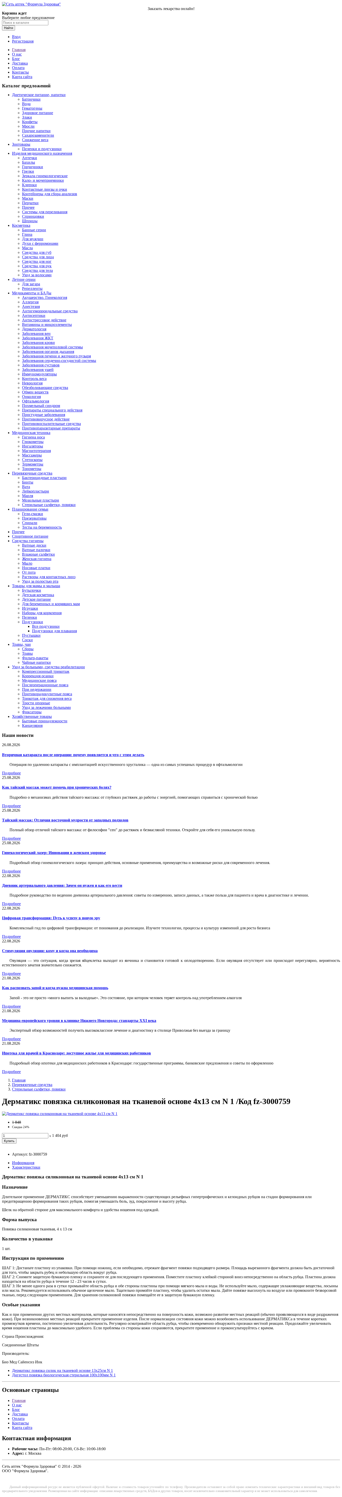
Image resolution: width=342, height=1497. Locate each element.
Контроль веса (34, 378)
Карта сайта (22, 77)
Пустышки (31, 635)
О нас (17, 54)
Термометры (32, 464)
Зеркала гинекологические (45, 176)
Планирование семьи (30, 509)
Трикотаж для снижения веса (47, 698)
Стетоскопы (32, 460)
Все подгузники (46, 626)
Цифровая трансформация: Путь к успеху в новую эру (51, 918)
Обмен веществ (35, 392)
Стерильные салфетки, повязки (49, 505)
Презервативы (34, 518)
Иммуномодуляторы (39, 374)
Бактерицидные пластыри (44, 478)
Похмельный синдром (41, 405)
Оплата (18, 68)
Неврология (32, 383)
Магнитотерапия (36, 451)
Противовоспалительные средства (51, 423)
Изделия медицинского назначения (42, 153)
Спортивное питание (30, 536)
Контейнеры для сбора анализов (49, 194)
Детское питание (36, 599)
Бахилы (28, 162)
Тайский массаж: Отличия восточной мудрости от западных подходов (65, 820)
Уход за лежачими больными (46, 707)
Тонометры (31, 469)
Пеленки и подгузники (42, 149)
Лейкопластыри (35, 491)
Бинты (27, 482)
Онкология (31, 396)
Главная (19, 50)
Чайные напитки (36, 662)
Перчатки (30, 203)
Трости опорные (36, 703)
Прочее (28, 207)
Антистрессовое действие (44, 320)
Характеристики (26, 1167)
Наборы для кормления (42, 613)
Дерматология (34, 329)
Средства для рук (37, 266)
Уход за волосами (37, 275)
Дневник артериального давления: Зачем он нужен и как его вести (62, 885)
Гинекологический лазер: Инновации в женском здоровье (54, 852)
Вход (16, 37)
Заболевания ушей (38, 369)
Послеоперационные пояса (45, 685)
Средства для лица (38, 257)
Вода (26, 104)
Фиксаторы (32, 712)
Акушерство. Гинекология (44, 297)
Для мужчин (32, 239)
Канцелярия (32, 725)
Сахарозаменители (38, 135)
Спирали (29, 523)
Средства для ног (37, 261)
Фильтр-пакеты (35, 658)
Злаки (27, 117)
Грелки (28, 171)
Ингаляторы (32, 446)
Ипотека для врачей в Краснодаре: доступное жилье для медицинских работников (76, 1053)
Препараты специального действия (52, 410)
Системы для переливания (44, 212)
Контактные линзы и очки (44, 189)
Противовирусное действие (46, 419)
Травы (27, 653)
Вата (26, 487)
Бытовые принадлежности (44, 721)
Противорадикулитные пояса (47, 694)
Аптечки (29, 158)
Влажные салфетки (38, 554)
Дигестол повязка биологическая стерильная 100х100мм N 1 (64, 1375)
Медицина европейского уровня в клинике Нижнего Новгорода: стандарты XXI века (79, 1020)
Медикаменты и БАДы (31, 293)
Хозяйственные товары (32, 716)
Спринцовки (33, 216)
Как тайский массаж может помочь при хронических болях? (56, 787)
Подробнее (11, 773)
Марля (27, 496)
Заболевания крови (38, 342)
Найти (8, 28)
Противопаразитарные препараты (51, 428)
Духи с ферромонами (40, 243)
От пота (29, 572)
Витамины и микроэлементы (47, 324)
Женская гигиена (36, 559)
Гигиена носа (33, 437)
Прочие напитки (36, 131)
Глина (27, 234)
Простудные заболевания (43, 414)
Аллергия (30, 302)
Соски (27, 640)
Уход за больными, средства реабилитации (48, 667)
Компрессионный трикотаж (45, 671)
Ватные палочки (36, 550)
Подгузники (32, 622)
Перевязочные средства (32, 473)
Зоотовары (21, 144)
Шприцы (30, 221)
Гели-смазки (32, 514)
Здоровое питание (37, 113)
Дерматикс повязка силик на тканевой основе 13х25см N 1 (62, 1370)
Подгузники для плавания (54, 631)
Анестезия (31, 306)
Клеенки (29, 185)
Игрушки (30, 608)
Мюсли (28, 126)
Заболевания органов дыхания (48, 351)
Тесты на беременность (42, 527)
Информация (23, 1163)
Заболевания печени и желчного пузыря (56, 356)
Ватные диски (34, 545)
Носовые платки (36, 568)
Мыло (27, 563)
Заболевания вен (36, 333)
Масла (27, 248)
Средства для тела (37, 270)
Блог (16, 59)
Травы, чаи (21, 644)
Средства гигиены (28, 541)
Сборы (28, 649)
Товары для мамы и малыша (36, 586)
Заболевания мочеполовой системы (52, 347)
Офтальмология (35, 401)
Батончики (31, 99)
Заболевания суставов (41, 365)
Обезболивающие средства (45, 387)
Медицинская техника (31, 433)
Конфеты (30, 122)
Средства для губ (36, 252)
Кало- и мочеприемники (43, 180)
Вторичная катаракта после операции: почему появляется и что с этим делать (73, 755)
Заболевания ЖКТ (37, 338)
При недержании (36, 689)
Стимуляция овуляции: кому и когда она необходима (50, 951)
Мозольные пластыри (40, 500)
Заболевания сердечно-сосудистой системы (59, 360)
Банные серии (34, 230)
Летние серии (24, 279)
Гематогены (32, 108)
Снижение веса (35, 140)
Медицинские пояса (39, 680)
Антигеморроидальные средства (50, 311)
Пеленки (29, 617)
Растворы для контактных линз (48, 577)
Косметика (21, 225)
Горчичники (32, 167)
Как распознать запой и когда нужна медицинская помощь (55, 988)
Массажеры (32, 455)
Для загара (31, 284)
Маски (27, 198)
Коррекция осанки (38, 676)
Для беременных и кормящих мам (51, 604)
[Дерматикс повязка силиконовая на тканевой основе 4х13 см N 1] (59, 1114)
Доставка (20, 63)
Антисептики (33, 315)
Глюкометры (33, 442)
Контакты (20, 72)
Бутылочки (31, 590)
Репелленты (32, 288)
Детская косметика (38, 595)
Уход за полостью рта (40, 581)
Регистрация (23, 41)
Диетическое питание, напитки (39, 95)
